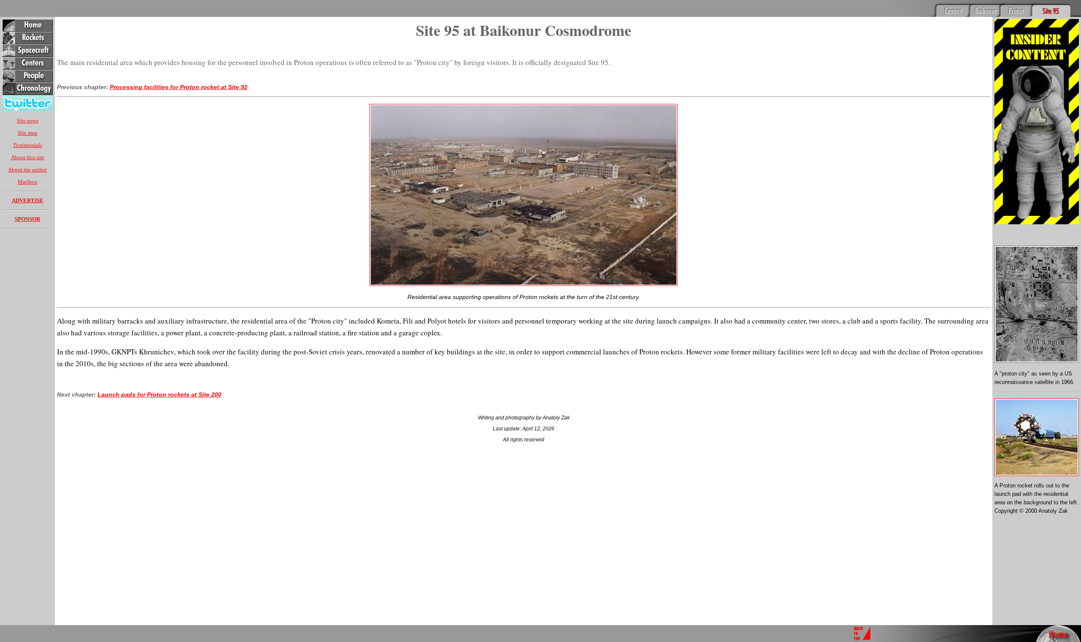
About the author (27, 169)
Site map (28, 133)
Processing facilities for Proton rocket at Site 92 (178, 87)
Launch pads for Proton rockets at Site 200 (159, 394)
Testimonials (27, 145)
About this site (27, 157)
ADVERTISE (27, 200)
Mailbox (28, 182)
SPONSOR (27, 219)
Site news (27, 120)
